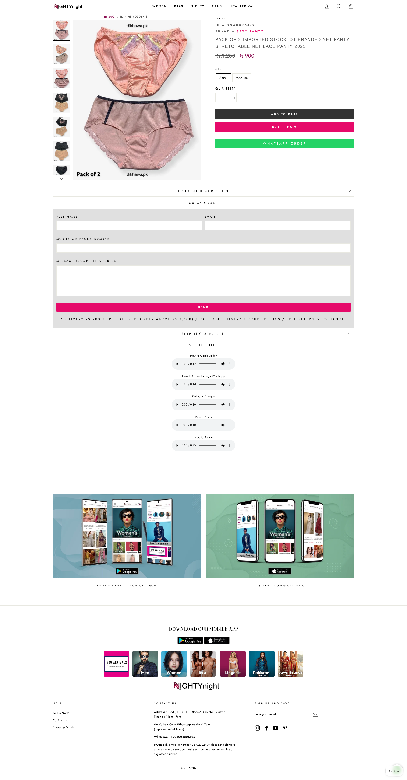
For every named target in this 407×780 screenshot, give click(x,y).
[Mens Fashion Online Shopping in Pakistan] (145, 675)
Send (203, 307)
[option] (137, 100)
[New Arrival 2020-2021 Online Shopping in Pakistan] (116, 675)
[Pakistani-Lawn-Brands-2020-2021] (290, 675)
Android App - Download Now (127, 586)
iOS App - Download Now (280, 586)
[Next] (61, 177)
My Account (60, 720)
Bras (178, 6)
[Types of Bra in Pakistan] (203, 675)
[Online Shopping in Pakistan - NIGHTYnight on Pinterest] (284, 728)
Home (219, 18)
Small (223, 77)
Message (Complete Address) (87, 261)
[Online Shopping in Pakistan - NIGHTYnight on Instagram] (257, 728)
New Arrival (242, 6)
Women (159, 6)
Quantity (226, 88)
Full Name (67, 217)
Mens (217, 6)
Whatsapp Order (284, 143)
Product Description (203, 191)
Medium (242, 77)
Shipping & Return (203, 334)
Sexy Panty (250, 31)
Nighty (198, 6)
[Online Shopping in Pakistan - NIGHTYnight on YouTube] (275, 728)
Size (220, 69)
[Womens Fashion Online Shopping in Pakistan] (174, 675)
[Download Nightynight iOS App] (217, 643)
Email (210, 217)
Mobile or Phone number (82, 239)
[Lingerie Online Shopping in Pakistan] (233, 675)
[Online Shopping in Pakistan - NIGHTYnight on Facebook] (266, 728)
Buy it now (284, 127)
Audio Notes (61, 713)
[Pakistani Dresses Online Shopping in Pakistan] (262, 675)
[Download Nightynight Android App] (190, 643)
